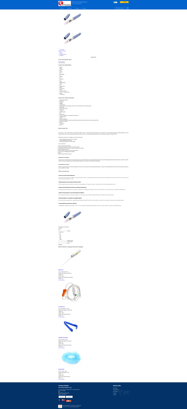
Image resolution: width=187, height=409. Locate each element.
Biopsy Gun (60, 269)
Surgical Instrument (63, 54)
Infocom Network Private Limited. (74, 406)
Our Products (77, 8)
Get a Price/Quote (61, 61)
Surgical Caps (61, 369)
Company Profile (69, 8)
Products (61, 53)
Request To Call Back (62, 50)
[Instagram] (62, 400)
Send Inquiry (62, 49)
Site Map (114, 394)
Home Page (62, 8)
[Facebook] (59, 400)
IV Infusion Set (61, 306)
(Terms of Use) (79, 405)
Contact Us (84, 8)
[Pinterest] (64, 400)
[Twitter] (61, 400)
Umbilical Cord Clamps (63, 337)
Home (61, 52)
